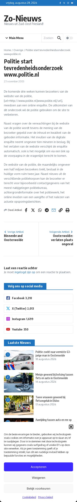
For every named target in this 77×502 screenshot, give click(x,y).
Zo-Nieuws (22, 18)
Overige (18, 50)
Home (7, 50)
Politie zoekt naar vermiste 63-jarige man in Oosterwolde (53, 353)
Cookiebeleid (29, 497)
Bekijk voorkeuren (38, 488)
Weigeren (38, 478)
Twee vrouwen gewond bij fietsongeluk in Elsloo (50, 398)
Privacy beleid (45, 497)
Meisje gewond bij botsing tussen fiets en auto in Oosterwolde (54, 376)
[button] (71, 427)
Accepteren (38, 467)
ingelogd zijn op (25, 272)
